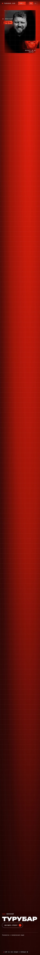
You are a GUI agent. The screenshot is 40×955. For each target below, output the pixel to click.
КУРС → (22, 3)
